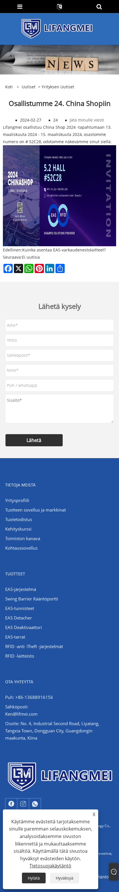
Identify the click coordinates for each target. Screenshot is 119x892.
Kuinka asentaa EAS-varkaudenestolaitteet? (64, 250)
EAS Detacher (18, 618)
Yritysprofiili (17, 500)
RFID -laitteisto (19, 656)
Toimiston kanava (22, 538)
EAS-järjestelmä (20, 589)
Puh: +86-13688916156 (29, 697)
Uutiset (29, 86)
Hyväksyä (64, 878)
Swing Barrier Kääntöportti (31, 599)
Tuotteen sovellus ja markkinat (35, 510)
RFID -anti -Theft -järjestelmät (34, 646)
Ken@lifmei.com (21, 714)
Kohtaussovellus (21, 548)
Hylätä (34, 878)
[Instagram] (23, 804)
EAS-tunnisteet (19, 608)
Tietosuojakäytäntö (50, 866)
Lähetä (34, 440)
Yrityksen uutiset (58, 86)
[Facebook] (11, 804)
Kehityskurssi (18, 529)
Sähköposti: (16, 707)
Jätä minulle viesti (87, 120)
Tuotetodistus (18, 519)
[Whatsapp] (35, 804)
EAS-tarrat (15, 637)
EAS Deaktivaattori (23, 627)
